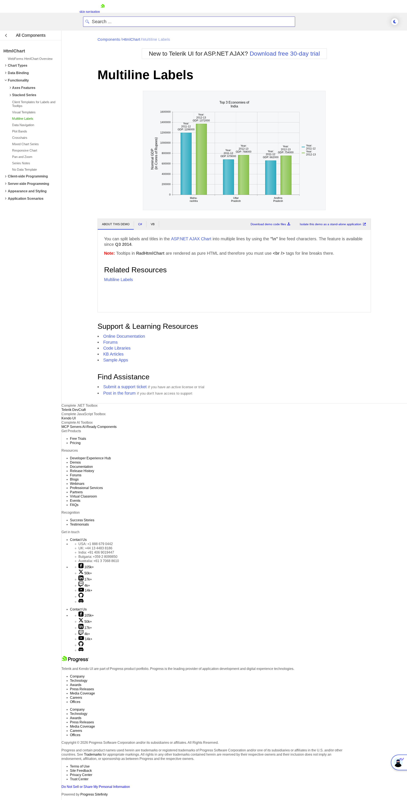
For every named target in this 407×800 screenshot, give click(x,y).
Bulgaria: (97, 556)
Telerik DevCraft (73, 410)
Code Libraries (117, 348)
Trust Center (79, 779)
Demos (75, 462)
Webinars (77, 483)
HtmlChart (131, 39)
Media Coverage (82, 693)
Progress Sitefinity (94, 794)
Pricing (75, 443)
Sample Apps (115, 360)
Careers (76, 697)
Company (77, 676)
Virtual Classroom (83, 496)
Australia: (98, 561)
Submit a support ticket (125, 386)
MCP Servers (71, 427)
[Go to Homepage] (103, 11)
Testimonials (79, 524)
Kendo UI (68, 418)
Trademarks (93, 754)
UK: (95, 548)
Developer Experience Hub (90, 458)
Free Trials (78, 438)
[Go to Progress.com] (75, 661)
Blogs (74, 479)
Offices (75, 702)
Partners (76, 492)
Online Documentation (124, 336)
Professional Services (86, 488)
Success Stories (82, 520)
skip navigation (89, 11)
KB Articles (113, 354)
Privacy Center (81, 775)
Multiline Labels (156, 39)
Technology (78, 680)
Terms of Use (80, 766)
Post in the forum (119, 393)
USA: (95, 544)
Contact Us (78, 539)
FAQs (74, 505)
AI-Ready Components (99, 427)
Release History (82, 471)
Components (109, 39)
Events (75, 500)
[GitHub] (81, 596)
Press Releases (82, 689)
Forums (110, 342)
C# (140, 224)
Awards (75, 685)
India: (96, 552)
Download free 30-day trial (285, 53)
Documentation (81, 466)
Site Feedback (81, 770)
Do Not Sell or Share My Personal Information (95, 787)
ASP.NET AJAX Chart (191, 238)
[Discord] (81, 601)
